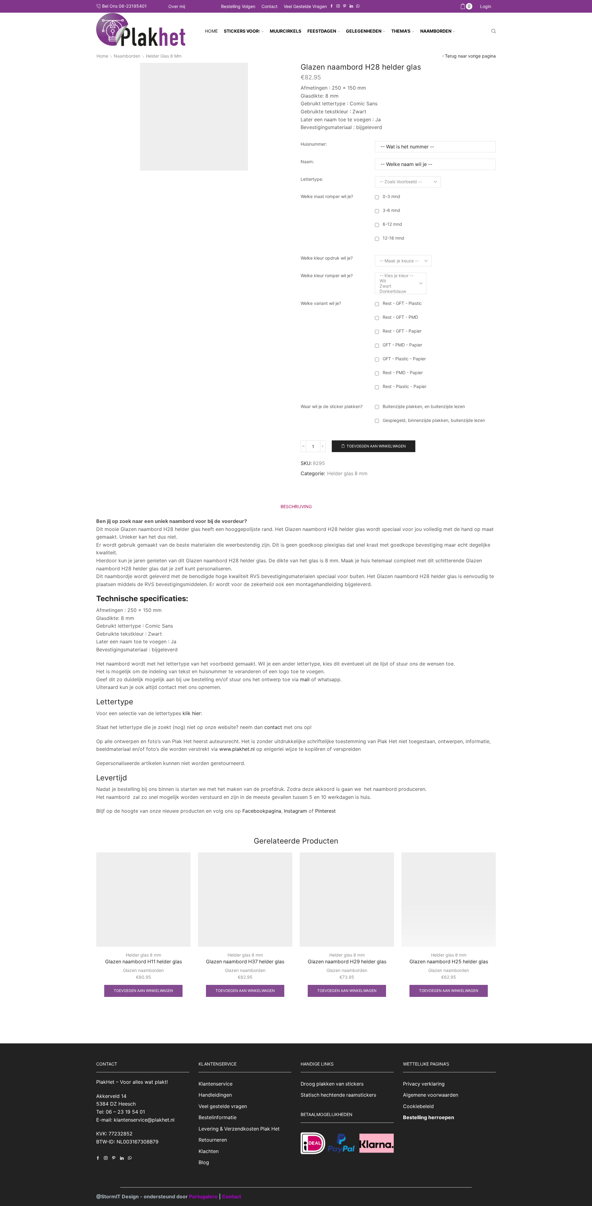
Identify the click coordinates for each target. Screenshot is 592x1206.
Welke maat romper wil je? (327, 196)
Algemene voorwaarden (430, 1095)
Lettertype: (312, 179)
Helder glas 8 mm (164, 56)
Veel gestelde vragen (305, 6)
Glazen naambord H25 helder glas (448, 962)
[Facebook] (331, 6)
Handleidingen (215, 1095)
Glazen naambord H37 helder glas (245, 962)
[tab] (296, 506)
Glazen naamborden (143, 970)
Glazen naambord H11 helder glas (143, 962)
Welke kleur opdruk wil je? (327, 258)
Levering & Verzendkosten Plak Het (239, 1129)
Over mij (176, 6)
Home (211, 31)
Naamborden (127, 56)
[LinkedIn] (351, 6)
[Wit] (396, 280)
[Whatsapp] (358, 6)
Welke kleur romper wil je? (327, 275)
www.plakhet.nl (237, 749)
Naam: (307, 161)
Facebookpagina (261, 811)
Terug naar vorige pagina (470, 56)
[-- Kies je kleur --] (396, 275)
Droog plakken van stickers (332, 1084)
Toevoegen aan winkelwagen (376, 446)
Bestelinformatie (217, 1117)
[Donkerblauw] (396, 291)
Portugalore (204, 1196)
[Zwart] (396, 286)
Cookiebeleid (418, 1106)
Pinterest (325, 811)
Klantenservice (215, 1084)
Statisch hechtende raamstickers (338, 1095)
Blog (204, 1162)
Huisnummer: (314, 144)
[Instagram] (338, 6)
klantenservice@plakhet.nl (144, 1120)
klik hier (192, 713)
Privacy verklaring (424, 1084)
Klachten (209, 1151)
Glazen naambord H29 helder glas (347, 962)
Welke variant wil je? (321, 303)
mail (305, 679)
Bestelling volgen (238, 6)
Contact (269, 6)
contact (273, 727)
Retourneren (213, 1140)
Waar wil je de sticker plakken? (332, 406)
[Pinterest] (344, 6)
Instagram (295, 811)
